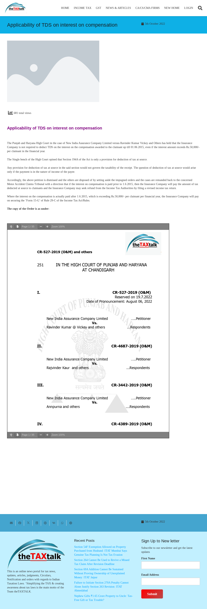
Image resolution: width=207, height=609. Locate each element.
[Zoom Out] (41, 226)
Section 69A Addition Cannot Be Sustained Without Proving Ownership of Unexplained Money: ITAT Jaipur (99, 573)
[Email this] (11, 523)
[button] (93, 8)
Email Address (150, 574)
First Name (148, 558)
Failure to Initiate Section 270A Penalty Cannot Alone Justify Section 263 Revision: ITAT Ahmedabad (101, 586)
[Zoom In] (47, 226)
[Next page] (18, 226)
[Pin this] (45, 523)
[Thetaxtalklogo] (15, 8)
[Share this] (20, 523)
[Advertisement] (154, 77)
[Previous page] (11, 226)
